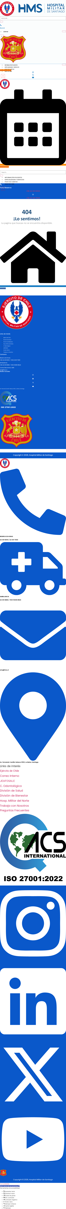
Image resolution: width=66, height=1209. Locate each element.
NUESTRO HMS (8, 71)
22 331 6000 (4, 540)
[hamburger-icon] (64, 31)
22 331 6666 (4, 600)
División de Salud (11, 791)
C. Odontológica (11, 786)
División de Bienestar (14, 796)
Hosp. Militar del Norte (14, 801)
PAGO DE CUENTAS (11, 182)
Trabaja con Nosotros (14, 806)
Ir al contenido (4, 1184)
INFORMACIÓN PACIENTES (11, 65)
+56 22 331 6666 (4, 365)
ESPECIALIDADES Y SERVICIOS (12, 67)
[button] (10, 1186)
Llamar (5, 32)
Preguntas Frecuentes (14, 810)
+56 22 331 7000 (33, 198)
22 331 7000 (14, 540)
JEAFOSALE (7, 781)
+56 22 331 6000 (33, 191)
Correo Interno (9, 776)
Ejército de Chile (9, 770)
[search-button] (1, 21)
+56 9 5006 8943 (16, 365)
